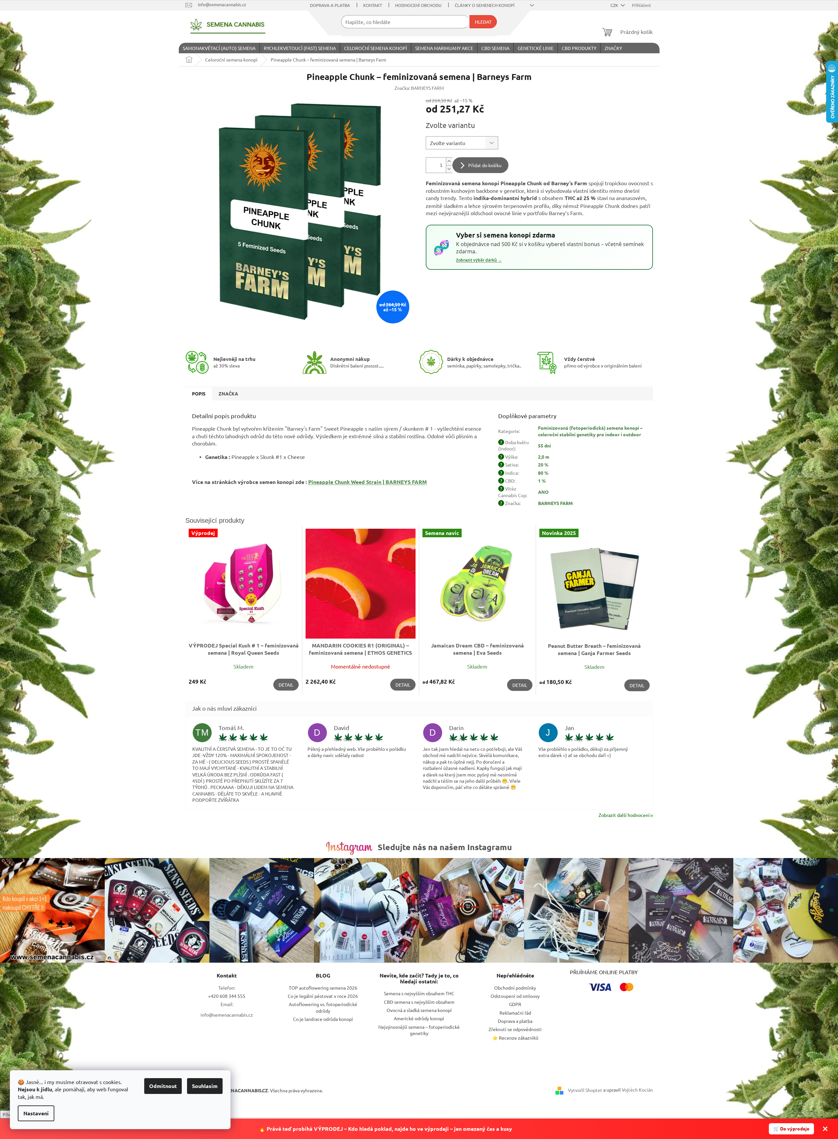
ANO (543, 492)
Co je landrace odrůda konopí (323, 1019)
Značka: (419, 88)
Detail (286, 685)
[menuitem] (219, 48)
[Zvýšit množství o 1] (449, 161)
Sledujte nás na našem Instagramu (445, 847)
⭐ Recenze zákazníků (515, 1038)
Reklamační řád (515, 1013)
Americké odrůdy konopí (419, 1018)
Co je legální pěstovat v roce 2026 (323, 996)
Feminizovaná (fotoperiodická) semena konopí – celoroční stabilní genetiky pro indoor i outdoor (590, 431)
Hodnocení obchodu (418, 5)
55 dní (544, 445)
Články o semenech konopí (485, 5)
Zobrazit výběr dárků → (479, 260)
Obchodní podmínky (515, 988)
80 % (543, 473)
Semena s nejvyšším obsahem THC (419, 993)
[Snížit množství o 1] (449, 169)
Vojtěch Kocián (637, 1090)
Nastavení (36, 1113)
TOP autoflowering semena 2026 (323, 988)
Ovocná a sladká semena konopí (419, 1010)
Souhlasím (205, 1085)
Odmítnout (163, 1085)
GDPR (515, 1004)
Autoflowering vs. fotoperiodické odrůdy (323, 1007)
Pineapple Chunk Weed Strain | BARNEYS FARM (367, 481)
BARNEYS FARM (555, 503)
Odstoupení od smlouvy (515, 996)
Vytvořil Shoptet (585, 1090)
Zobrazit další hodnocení (624, 815)
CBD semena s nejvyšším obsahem (419, 1002)
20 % (543, 465)
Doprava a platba (330, 5)
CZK (614, 5)
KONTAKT (372, 5)
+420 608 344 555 (226, 996)
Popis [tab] (198, 393)
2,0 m (543, 457)
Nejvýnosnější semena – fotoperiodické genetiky (419, 1030)
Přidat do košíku (484, 165)
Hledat (483, 22)
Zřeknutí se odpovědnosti (515, 1029)
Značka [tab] (228, 393)
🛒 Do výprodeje (791, 1128)
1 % (542, 481)
